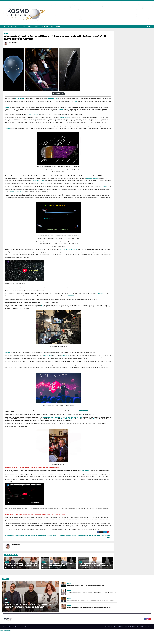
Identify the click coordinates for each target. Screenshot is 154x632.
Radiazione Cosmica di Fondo (92, 181)
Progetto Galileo (45, 519)
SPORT (36, 26)
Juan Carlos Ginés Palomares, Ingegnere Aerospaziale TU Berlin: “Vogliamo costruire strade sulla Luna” (94, 565)
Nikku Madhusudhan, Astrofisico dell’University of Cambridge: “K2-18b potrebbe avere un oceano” (90, 600)
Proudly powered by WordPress (9, 626)
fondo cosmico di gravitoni (38, 180)
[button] (147, 26)
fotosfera (105, 186)
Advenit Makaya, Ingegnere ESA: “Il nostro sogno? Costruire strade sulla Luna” (57, 564)
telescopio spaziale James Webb (16, 191)
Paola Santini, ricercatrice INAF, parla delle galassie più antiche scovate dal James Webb (31, 535)
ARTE (52, 26)
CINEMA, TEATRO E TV (13, 26)
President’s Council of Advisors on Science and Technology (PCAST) (93, 99)
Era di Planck (71, 295)
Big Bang (61, 109)
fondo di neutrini (29, 287)
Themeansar (27, 626)
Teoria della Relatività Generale (33, 357)
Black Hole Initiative (67, 419)
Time (76, 101)
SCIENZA (30, 26)
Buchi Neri (7, 352)
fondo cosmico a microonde (92, 178)
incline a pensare (65, 355)
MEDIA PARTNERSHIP (140, 626)
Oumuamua (85, 470)
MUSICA (23, 26)
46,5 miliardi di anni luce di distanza (68, 249)
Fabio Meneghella (13, 42)
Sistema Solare (42, 424)
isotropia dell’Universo (64, 117)
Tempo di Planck (101, 293)
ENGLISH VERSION (58, 93)
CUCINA (58, 26)
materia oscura (63, 424)
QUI (73, 106)
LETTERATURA (44, 26)
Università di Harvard (53, 98)
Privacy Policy (148, 626)
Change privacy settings (5, 630)
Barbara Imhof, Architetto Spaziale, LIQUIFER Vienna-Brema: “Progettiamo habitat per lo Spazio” (21, 565)
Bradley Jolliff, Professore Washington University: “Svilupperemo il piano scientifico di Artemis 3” (90, 607)
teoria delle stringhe (11, 126)
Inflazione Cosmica (32, 114)
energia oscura (83, 410)
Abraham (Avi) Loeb (19, 98)
